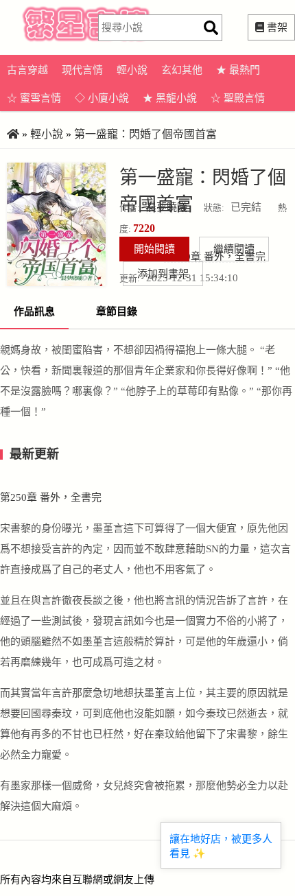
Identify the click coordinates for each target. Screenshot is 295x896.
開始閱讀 (154, 249)
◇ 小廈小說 (102, 98)
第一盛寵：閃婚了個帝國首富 (145, 134)
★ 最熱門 (238, 69)
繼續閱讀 (234, 249)
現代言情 (82, 69)
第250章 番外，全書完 (51, 497)
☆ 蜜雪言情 (34, 98)
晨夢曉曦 (166, 207)
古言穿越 (27, 69)
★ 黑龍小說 (170, 98)
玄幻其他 (181, 69)
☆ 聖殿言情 (238, 98)
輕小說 (132, 69)
